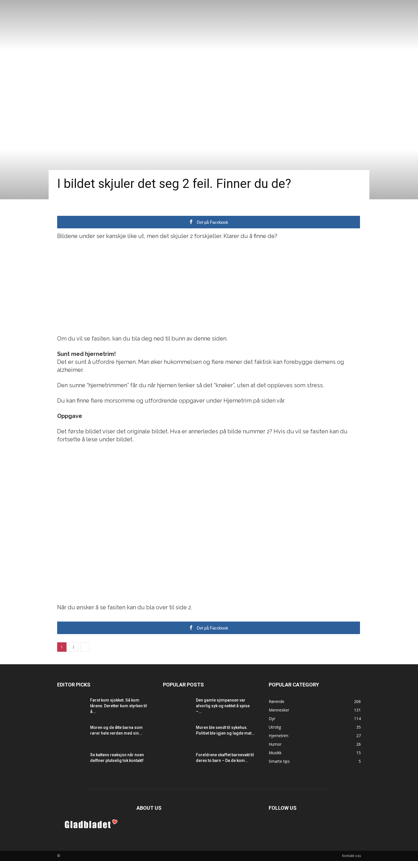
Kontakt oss (351, 855)
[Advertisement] (209, 287)
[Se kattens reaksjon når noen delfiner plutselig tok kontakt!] (71, 762)
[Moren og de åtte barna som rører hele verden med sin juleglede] (71, 735)
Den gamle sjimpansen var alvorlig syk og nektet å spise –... (223, 706)
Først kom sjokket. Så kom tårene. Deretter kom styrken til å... (118, 706)
